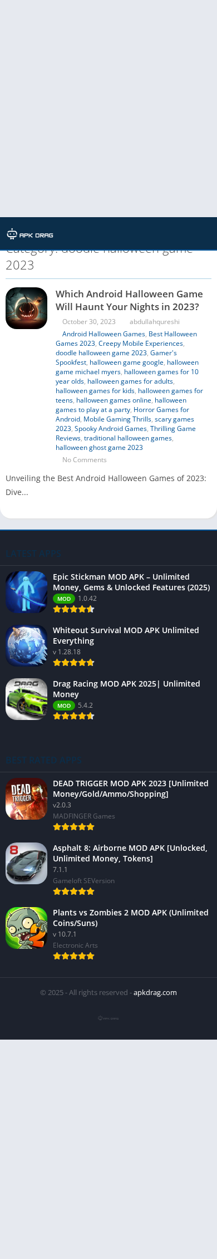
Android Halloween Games (103, 334)
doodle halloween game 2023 (101, 352)
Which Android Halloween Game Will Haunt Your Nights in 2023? (129, 300)
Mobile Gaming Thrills (117, 419)
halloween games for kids (95, 390)
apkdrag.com (155, 992)
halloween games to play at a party (121, 404)
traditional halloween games (128, 438)
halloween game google (127, 362)
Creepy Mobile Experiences (140, 343)
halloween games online (113, 400)
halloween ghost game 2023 (99, 447)
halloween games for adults (130, 381)
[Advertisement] (108, 108)
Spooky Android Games (111, 428)
